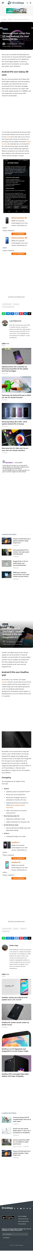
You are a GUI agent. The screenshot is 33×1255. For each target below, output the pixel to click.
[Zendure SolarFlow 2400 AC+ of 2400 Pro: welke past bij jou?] (6, 1142)
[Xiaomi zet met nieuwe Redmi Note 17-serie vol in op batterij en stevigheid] (6, 1131)
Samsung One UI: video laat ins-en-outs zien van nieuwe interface (15, 449)
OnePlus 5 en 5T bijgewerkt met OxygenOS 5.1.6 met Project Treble (15, 1050)
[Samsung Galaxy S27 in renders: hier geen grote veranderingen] (6, 552)
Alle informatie (18, 234)
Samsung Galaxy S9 (19, 218)
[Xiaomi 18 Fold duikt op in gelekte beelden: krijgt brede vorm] (6, 541)
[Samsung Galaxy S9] (7, 223)
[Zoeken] (30, 3)
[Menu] (3, 3)
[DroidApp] (16, 3)
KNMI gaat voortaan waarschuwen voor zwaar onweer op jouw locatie (21, 574)
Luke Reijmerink (13, 43)
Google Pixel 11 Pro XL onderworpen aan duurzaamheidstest (20, 563)
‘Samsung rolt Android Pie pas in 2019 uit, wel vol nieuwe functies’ (16, 396)
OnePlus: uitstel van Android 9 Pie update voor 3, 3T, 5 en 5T (15, 999)
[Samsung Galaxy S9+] (7, 243)
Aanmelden (6, 1237)
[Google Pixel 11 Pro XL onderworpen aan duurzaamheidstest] (6, 563)
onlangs (4, 682)
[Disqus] (16, 481)
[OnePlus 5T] (7, 868)
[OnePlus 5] (7, 848)
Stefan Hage (12, 642)
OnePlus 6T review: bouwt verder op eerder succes (15, 1024)
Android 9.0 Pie (7, 304)
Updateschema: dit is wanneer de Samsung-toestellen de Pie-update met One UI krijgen (15, 369)
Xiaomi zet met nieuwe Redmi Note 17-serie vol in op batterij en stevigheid (22, 1130)
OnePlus (16, 928)
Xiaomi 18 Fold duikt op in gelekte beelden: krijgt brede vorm (22, 541)
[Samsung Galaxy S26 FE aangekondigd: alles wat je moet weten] (6, 1119)
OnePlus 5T (15, 862)
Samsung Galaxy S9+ (19, 238)
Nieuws (10, 19)
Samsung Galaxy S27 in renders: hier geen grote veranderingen (21, 552)
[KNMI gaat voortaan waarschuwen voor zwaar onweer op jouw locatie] (6, 574)
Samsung (16, 304)
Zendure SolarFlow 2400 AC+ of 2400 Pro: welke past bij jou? (21, 1142)
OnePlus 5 (15, 842)
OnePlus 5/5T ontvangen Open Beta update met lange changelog (15, 1075)
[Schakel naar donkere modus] (27, 3)
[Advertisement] (16, 114)
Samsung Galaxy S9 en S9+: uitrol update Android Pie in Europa (14, 423)
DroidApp (4, 19)
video (8, 137)
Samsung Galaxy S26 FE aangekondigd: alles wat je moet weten (22, 1119)
